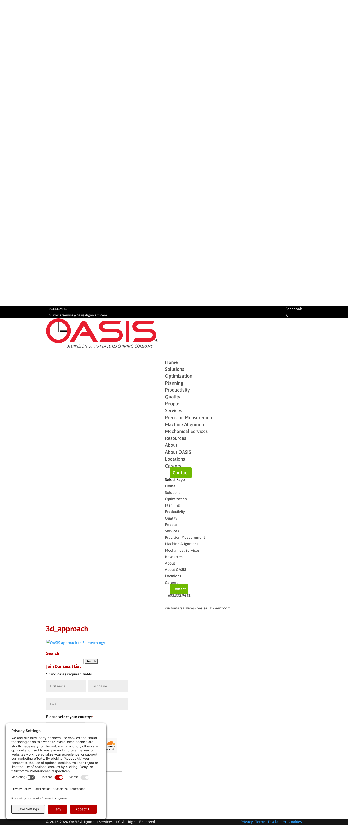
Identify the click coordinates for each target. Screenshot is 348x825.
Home (170, 486)
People (172, 403)
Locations (175, 459)
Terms (260, 822)
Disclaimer (277, 822)
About (170, 563)
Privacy (247, 822)
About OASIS (178, 452)
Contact (181, 472)
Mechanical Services (186, 431)
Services (172, 531)
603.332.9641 (58, 309)
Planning (174, 383)
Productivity (177, 390)
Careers (173, 465)
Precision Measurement (189, 417)
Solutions (172, 492)
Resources (174, 557)
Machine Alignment (185, 424)
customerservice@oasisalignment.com (78, 315)
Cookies (295, 822)
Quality (172, 396)
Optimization (178, 376)
